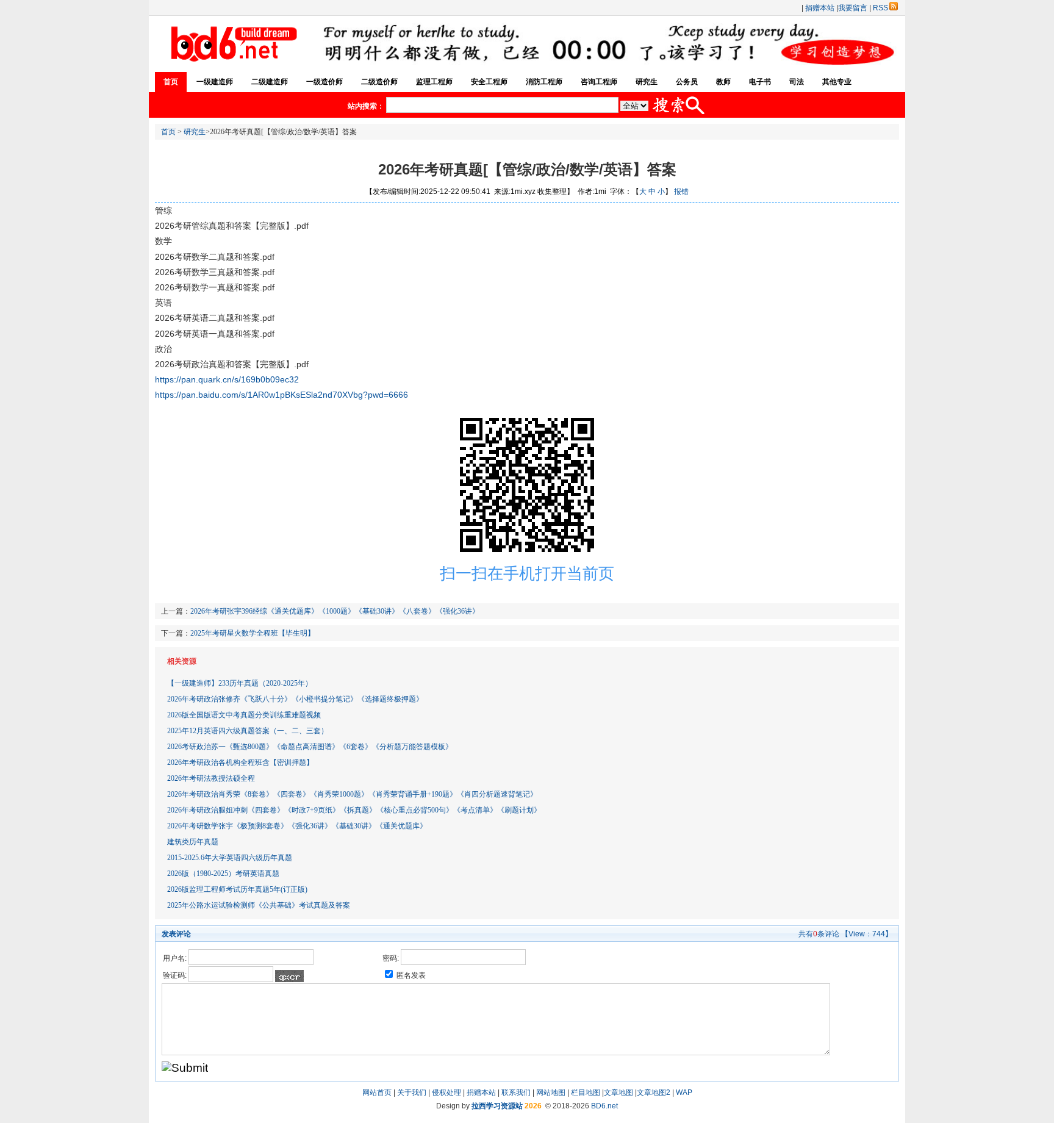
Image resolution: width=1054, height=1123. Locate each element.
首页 (170, 81)
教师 (723, 81)
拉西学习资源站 (497, 1106)
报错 (681, 191)
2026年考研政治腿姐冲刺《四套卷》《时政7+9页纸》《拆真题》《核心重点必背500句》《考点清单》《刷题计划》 (354, 810)
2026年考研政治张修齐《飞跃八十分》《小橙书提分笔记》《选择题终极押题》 (295, 699)
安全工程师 (489, 81)
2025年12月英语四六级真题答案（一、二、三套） (247, 731)
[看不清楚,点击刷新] (289, 976)
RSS (880, 8)
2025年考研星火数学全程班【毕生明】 (252, 633)
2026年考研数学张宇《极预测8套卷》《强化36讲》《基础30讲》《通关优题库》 (297, 826)
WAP (684, 1092)
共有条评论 (818, 934)
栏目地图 (585, 1092)
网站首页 (377, 1092)
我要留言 (852, 8)
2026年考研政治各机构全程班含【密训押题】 (240, 762)
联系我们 (516, 1092)
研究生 (647, 81)
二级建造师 (269, 81)
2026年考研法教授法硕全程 (211, 778)
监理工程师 (434, 81)
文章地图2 (653, 1092)
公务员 (687, 81)
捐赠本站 (819, 8)
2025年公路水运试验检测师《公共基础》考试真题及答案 (258, 905)
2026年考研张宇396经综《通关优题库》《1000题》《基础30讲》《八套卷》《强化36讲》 (334, 611)
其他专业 (836, 81)
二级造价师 (379, 81)
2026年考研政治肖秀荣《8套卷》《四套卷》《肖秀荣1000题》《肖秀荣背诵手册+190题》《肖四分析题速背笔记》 (352, 794)
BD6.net (604, 1106)
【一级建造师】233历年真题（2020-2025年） (239, 683)
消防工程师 (544, 81)
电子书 (760, 81)
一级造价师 (324, 81)
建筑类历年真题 (192, 842)
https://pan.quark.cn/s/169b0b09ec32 (227, 379)
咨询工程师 (599, 81)
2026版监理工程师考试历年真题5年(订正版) (237, 889)
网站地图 (550, 1092)
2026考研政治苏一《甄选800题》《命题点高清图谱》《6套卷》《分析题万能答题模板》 (310, 746)
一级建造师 (214, 81)
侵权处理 (446, 1092)
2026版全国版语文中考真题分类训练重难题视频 (244, 715)
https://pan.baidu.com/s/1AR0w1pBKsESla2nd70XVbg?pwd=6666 (281, 395)
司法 (796, 81)
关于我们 (411, 1092)
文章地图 (618, 1092)
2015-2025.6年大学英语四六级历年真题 (229, 857)
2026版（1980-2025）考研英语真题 (223, 873)
